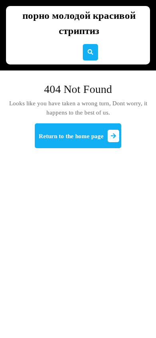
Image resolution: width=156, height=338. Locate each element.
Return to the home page (80, 139)
